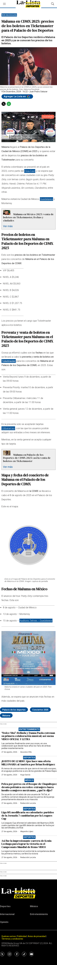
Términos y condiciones (12, 939)
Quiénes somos (8, 936)
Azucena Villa (26, 752)
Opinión (4, 922)
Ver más (8, 226)
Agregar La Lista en (15, 96)
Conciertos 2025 (40, 710)
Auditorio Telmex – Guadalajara (36, 620)
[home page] (28, 893)
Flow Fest (30, 171)
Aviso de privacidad (37, 936)
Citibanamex (8, 428)
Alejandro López (26, 831)
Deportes (29, 757)
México (29, 780)
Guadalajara (46, 199)
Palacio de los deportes (14, 710)
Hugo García (25, 775)
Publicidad (22, 936)
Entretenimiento (9, 15)
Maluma (6, 715)
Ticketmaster (8, 361)
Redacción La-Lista (28, 803)
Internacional (7, 914)
